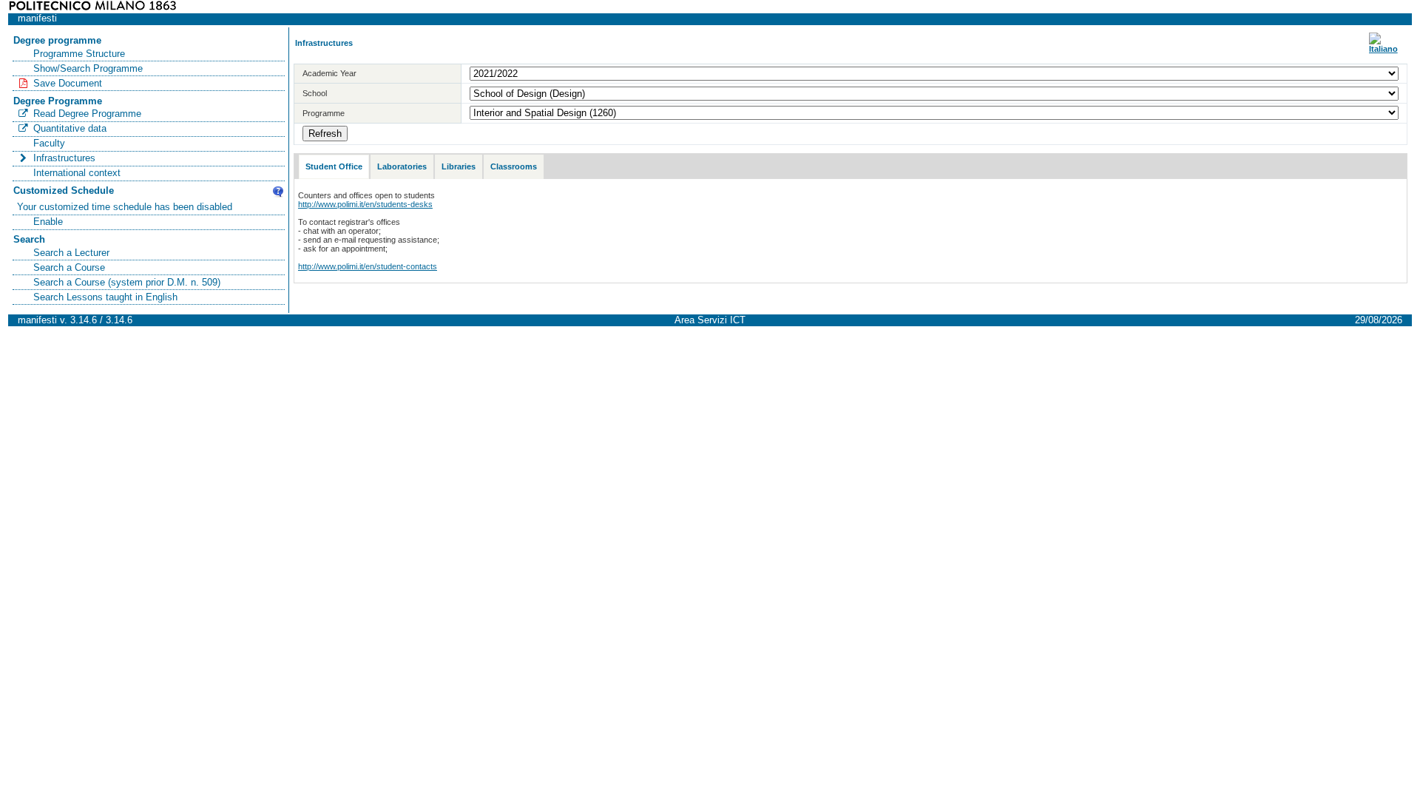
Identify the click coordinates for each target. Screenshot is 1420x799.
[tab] (334, 167)
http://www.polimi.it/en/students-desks (365, 204)
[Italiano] (1383, 48)
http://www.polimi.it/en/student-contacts (367, 266)
